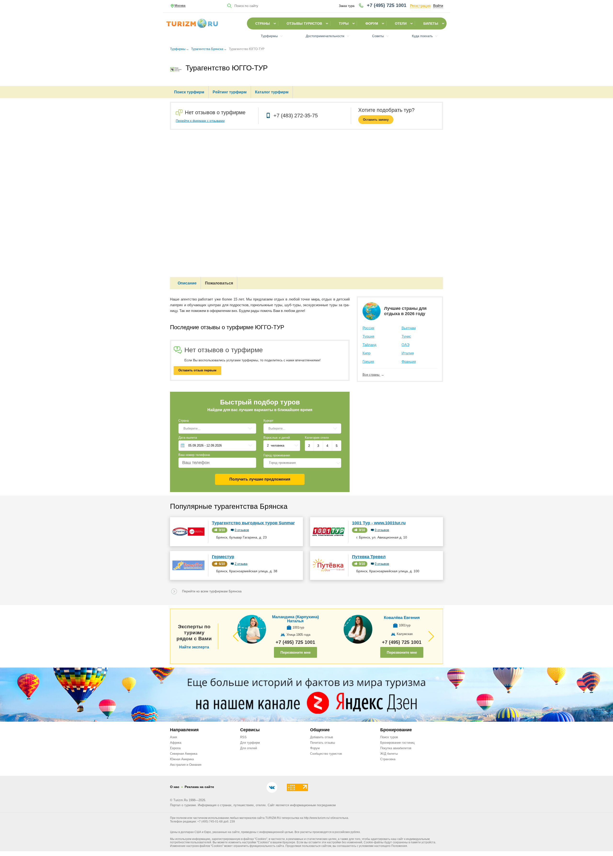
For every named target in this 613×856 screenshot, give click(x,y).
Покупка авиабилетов (395, 748)
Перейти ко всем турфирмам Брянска (212, 591)
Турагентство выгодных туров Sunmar (253, 523)
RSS (243, 737)
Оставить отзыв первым (197, 370)
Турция (368, 336)
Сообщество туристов (326, 753)
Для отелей (248, 748)
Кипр (366, 353)
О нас (174, 787)
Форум (371, 23)
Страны (262, 23)
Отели (401, 23)
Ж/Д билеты (389, 753)
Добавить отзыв (321, 737)
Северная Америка (183, 753)
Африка (175, 742)
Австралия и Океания (185, 764)
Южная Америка (182, 759)
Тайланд (369, 345)
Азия (173, 737)
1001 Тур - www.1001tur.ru (379, 523)
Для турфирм (250, 742)
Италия (408, 353)
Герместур (223, 556)
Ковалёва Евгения (402, 618)
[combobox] (302, 463)
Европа (175, 748)
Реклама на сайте (199, 787)
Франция (409, 361)
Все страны (371, 374)
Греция (368, 361)
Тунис (406, 336)
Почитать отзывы (322, 742)
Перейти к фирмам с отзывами (200, 121)
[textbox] (302, 463)
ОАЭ (405, 345)
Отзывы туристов (304, 23)
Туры (344, 23)
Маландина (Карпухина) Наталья (295, 619)
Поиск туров (389, 737)
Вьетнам (409, 328)
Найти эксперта (194, 647)
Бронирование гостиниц (397, 742)
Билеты (430, 23)
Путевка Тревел (369, 556)
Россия (368, 328)
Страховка (387, 759)
